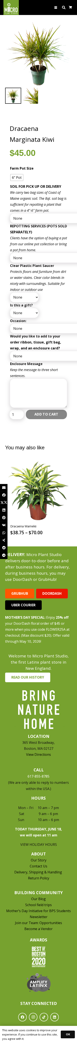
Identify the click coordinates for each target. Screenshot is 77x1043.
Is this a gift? (21, 305)
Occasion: (18, 320)
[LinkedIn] (54, 1017)
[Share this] (3, 495)
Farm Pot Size (22, 168)
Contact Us (38, 866)
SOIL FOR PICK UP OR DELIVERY (35, 186)
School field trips (38, 904)
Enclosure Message (26, 363)
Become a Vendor (38, 928)
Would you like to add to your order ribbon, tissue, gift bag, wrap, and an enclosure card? (35, 342)
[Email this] (3, 487)
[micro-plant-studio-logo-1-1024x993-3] (11, 7)
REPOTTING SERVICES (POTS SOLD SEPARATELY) (38, 229)
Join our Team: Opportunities (38, 922)
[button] (56, 7)
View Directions (38, 754)
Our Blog (38, 899)
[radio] (16, 177)
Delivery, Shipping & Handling (38, 872)
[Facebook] (22, 1017)
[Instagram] (33, 1017)
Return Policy (38, 878)
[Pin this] (3, 517)
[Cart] (70, 7)
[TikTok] (44, 1017)
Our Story (38, 860)
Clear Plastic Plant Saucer (32, 265)
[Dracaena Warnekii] (38, 490)
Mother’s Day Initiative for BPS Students (38, 910)
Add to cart (46, 414)
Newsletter (38, 916)
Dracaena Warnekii (23, 526)
